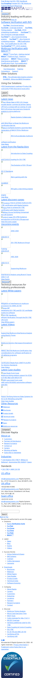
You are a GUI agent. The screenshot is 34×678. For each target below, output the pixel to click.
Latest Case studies (11, 369)
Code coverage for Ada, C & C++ (18, 618)
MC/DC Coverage (13, 620)
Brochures (7, 410)
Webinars (6, 407)
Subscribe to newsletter (12, 453)
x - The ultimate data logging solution (18, 77)
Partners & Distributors (12, 441)
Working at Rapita (10, 450)
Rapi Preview (9, 3)
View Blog (4, 197)
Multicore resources (10, 426)
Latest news (7, 99)
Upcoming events (10, 224)
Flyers (5, 423)
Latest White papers (11, 290)
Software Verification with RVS (16, 22)
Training (20, 69)
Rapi (10, 526)
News (9, 541)
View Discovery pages (9, 222)
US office (5, 473)
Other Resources (9, 403)
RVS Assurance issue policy (20, 89)
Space (29, 462)
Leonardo (10, 563)
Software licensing (13, 583)
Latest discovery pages (12, 199)
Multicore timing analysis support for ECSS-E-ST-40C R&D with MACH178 (16, 376)
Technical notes (8, 417)
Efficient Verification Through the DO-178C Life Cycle (16, 318)
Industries (6, 456)
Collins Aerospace (13, 561)
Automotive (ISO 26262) (17, 462)
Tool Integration (9, 69)
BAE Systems (11, 556)
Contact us (8, 446)
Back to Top (4, 517)
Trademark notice (7, 647)
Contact (10, 605)
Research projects (9, 420)
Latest (4, 93)
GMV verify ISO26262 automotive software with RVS (16, 383)
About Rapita (11, 589)
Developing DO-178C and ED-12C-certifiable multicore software (16, 311)
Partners (10, 601)
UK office (5, 483)
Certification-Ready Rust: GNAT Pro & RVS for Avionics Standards (16, 364)
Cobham (10, 559)
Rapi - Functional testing (13, 25)
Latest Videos (8, 324)
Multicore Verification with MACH (14, 49)
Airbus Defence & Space (15, 554)
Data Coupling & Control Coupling (19, 627)
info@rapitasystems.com (10, 479)
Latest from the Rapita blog (15, 146)
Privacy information (21, 645)
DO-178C (5, 469)
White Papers (12, 574)
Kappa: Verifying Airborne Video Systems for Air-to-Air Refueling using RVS (17, 397)
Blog (8, 543)
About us (5, 435)
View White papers (7, 322)
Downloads (8, 567)
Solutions (5, 14)
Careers (7, 448)
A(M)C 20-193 (15, 469)
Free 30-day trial (7, 1)
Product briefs (8, 413)
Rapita (16, 524)
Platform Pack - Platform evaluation (13, 57)
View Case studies (7, 401)
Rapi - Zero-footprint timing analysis (14, 38)
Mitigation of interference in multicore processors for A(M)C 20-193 (15, 304)
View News (5, 144)
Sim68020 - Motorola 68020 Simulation (17, 79)
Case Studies (11, 576)
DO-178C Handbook (20, 1)
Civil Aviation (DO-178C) (10, 460)
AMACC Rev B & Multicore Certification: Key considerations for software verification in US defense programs (16, 353)
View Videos (5, 367)
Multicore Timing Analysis (16, 611)
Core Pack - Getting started (16, 54)
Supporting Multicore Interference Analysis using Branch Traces (16, 334)
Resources (5, 282)
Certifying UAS (12, 636)
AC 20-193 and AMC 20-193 (16, 632)
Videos (9, 548)
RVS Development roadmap (12, 86)
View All (14, 20)
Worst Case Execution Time (17, 613)
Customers (8, 439)
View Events (5, 279)
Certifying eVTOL (13, 634)
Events (9, 546)
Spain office (7, 495)
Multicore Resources (14, 6)
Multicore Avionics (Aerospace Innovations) (16, 343)
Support (15, 71)
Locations (10, 598)
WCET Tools (11, 616)
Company (5, 429)
